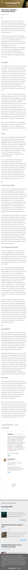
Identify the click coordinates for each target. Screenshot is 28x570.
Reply (9, 455)
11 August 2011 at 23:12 (19, 434)
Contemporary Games (7, 425)
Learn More (11, 568)
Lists (16, 425)
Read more (23, 520)
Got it (19, 568)
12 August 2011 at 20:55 (13, 460)
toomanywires (11, 459)
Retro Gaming (5, 428)
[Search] (26, 3)
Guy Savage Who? (7, 506)
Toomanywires (12, 3)
